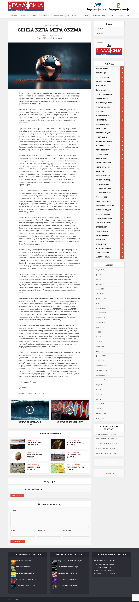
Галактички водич (61, 16)
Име (12, 531)
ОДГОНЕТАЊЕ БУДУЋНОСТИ (102, 16)
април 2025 (100, 346)
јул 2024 (99, 389)
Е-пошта (41, 531)
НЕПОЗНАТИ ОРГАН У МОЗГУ (106, 444)
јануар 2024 (100, 418)
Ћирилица (99, 29)
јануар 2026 (100, 303)
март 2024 (99, 409)
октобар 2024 (101, 375)
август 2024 (100, 385)
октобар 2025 (101, 318)
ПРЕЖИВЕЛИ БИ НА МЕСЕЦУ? (106, 439)
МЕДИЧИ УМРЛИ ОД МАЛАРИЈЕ (76, 444)
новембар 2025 (101, 313)
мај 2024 (99, 399)
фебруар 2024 (101, 413)
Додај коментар (53, 35)
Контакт (120, 16)
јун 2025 (99, 337)
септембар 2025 (101, 322)
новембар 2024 (101, 370)
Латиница (99, 33)
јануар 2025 (100, 361)
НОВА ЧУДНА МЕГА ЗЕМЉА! (105, 448)
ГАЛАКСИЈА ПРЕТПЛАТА (40, 16)
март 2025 (99, 351)
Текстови (24, 16)
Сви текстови (17, 495)
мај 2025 (99, 341)
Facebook (99, 42)
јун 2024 (99, 394)
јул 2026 (99, 275)
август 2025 (100, 327)
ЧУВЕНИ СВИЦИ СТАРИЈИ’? (33, 468)
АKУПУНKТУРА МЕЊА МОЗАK (106, 453)
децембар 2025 (101, 308)
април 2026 (100, 289)
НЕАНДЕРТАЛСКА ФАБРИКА (75, 456)
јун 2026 (99, 279)
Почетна (13, 16)
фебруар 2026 (101, 298)
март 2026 (99, 294)
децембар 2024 (101, 365)
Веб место (67, 531)
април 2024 (100, 404)
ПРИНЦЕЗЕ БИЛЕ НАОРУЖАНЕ (34, 444)
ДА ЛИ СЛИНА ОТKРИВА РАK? (106, 434)
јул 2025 (99, 332)
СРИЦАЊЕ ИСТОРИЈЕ (49, 26)
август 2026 (100, 270)
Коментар (14, 510)
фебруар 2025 (101, 356)
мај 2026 (99, 284)
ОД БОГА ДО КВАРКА (80, 16)
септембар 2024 (101, 380)
